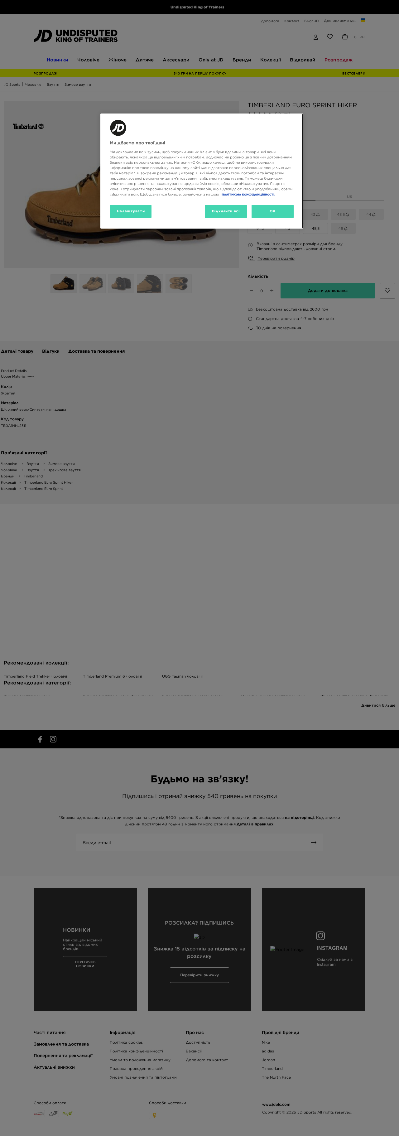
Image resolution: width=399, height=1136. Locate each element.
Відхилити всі (225, 211)
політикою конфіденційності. (248, 194)
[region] (201, 171)
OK (273, 211)
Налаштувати (131, 211)
